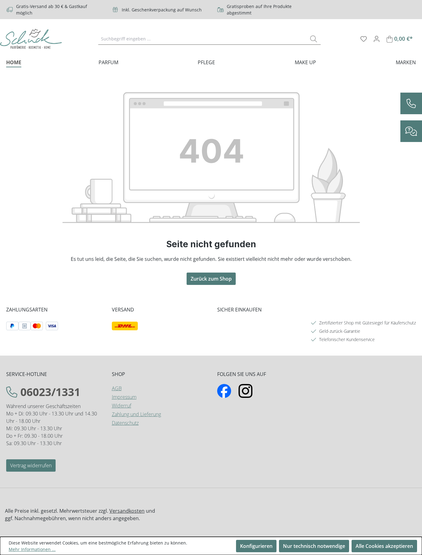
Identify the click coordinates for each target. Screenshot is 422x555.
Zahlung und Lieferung (136, 414)
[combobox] (202, 38)
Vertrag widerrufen (31, 465)
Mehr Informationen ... (32, 549)
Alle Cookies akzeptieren (384, 546)
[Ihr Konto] (376, 38)
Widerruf (121, 405)
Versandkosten (127, 510)
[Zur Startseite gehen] (31, 39)
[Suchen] (313, 38)
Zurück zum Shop (211, 278)
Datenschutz (125, 422)
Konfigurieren (256, 546)
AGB (117, 388)
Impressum (124, 397)
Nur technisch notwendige (314, 546)
